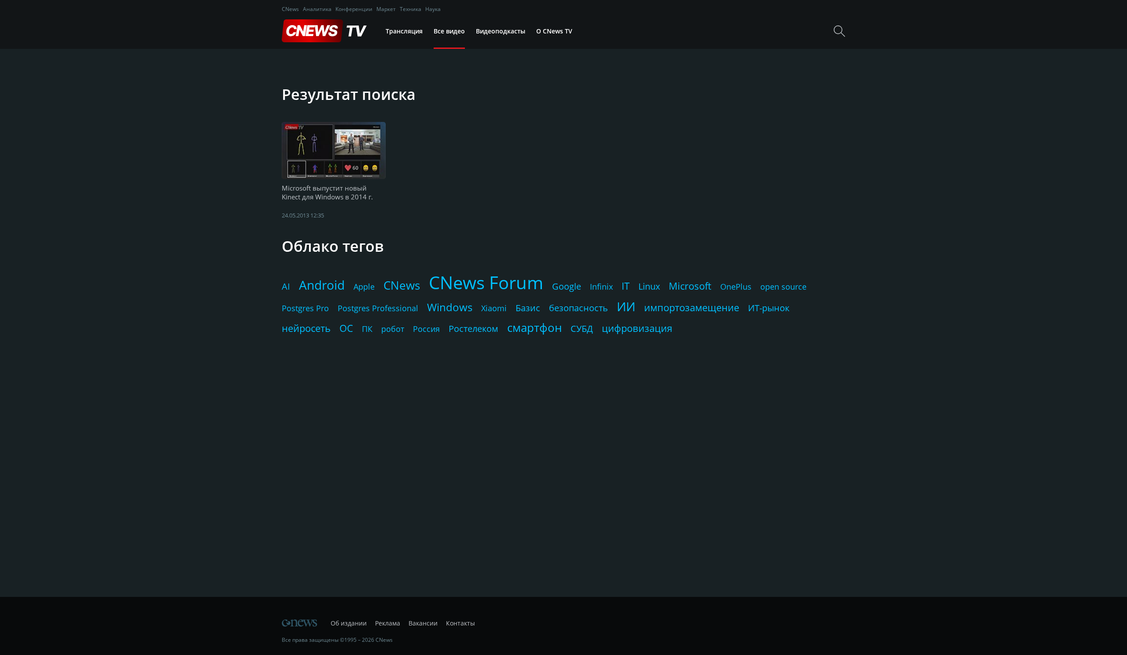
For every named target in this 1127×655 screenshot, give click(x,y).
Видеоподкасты (500, 31)
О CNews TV (554, 31)
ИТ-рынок (768, 308)
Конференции (353, 9)
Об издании (349, 623)
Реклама (387, 623)
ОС (346, 328)
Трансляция (404, 31)
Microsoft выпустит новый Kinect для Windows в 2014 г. (327, 192)
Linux (649, 286)
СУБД (582, 329)
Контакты (460, 623)
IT (626, 285)
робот (392, 329)
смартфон (534, 327)
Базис (528, 308)
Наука (433, 9)
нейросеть (306, 328)
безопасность (578, 308)
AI (286, 286)
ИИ (626, 306)
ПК (367, 329)
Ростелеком (473, 329)
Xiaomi (494, 308)
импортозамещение (691, 307)
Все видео (449, 31)
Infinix (601, 286)
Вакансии (423, 623)
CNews (290, 9)
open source (783, 286)
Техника (410, 9)
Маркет (386, 9)
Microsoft (690, 285)
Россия (426, 329)
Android (322, 284)
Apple (364, 286)
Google (566, 286)
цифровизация (637, 328)
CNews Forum (486, 282)
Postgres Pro (305, 308)
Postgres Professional (378, 308)
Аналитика (317, 9)
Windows (449, 307)
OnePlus (735, 286)
